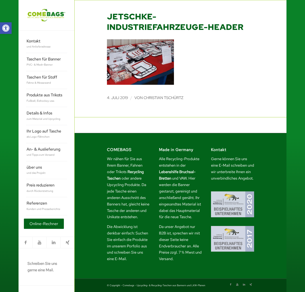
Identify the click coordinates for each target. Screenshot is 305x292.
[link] (6, 28)
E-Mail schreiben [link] (233, 165)
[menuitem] (46, 44)
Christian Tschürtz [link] (163, 97)
